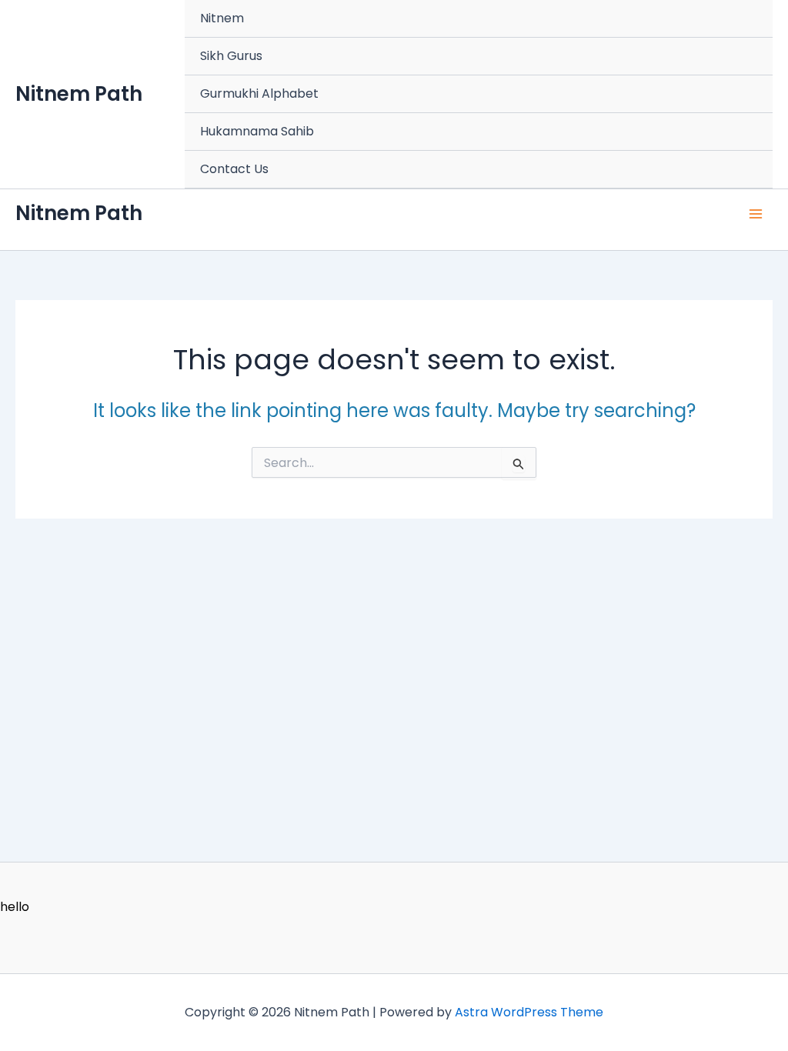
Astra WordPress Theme (529, 1012)
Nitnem (222, 18)
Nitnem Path (78, 94)
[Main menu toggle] (756, 214)
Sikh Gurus (231, 56)
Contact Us (234, 169)
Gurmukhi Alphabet (259, 93)
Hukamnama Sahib (257, 131)
